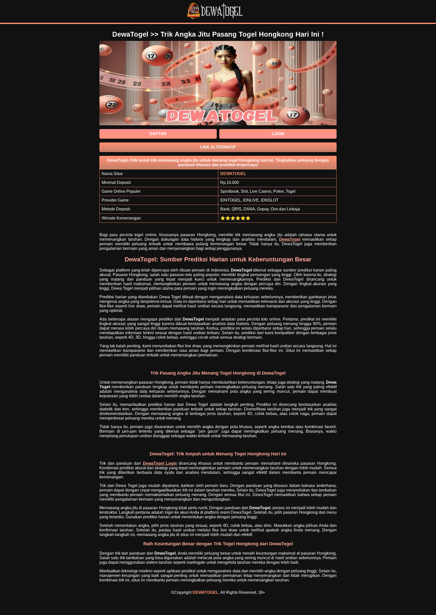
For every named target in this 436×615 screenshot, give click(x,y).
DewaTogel (289, 239)
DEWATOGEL (206, 592)
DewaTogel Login (160, 463)
